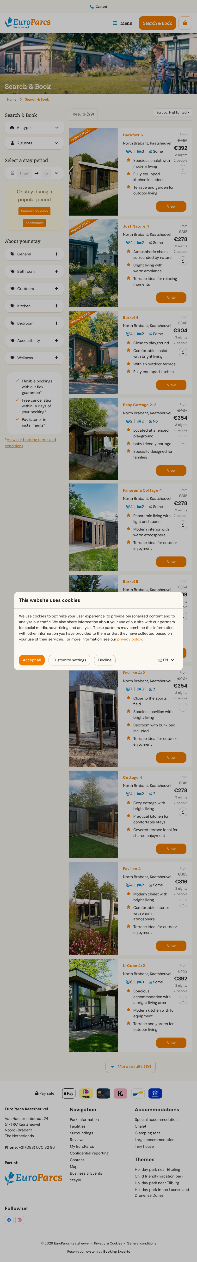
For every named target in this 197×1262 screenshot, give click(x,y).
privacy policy (129, 639)
